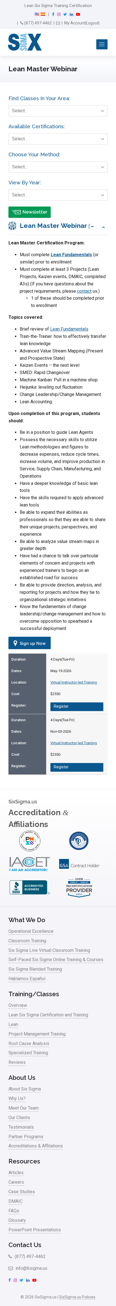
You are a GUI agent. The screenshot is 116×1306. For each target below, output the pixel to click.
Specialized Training (28, 1052)
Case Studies (21, 1191)
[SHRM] (79, 896)
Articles (16, 1172)
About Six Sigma (24, 1089)
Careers (16, 1182)
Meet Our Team (23, 1108)
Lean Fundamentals (71, 254)
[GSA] (79, 873)
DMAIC (15, 1201)
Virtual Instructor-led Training (73, 682)
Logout (92, 23)
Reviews (17, 1062)
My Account (74, 23)
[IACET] (29, 873)
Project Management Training (37, 1034)
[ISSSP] (79, 850)
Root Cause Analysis (28, 1043)
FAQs (13, 1210)
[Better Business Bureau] (29, 896)
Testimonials (21, 1127)
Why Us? (17, 1098)
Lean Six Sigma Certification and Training (48, 1015)
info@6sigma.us (30, 1268)
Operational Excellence (30, 931)
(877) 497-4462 (37, 23)
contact (84, 291)
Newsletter (35, 212)
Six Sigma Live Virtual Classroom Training (49, 950)
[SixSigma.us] (24, 42)
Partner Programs (25, 1136)
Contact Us (24, 1244)
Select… (20, 110)
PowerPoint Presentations (34, 1229)
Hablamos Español (26, 978)
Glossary (17, 1220)
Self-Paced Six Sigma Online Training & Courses (55, 959)
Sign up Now (32, 643)
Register (61, 706)
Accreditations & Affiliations (35, 1146)
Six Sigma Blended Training (35, 969)
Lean (13, 1024)
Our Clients (19, 1117)
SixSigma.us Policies (77, 1297)
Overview (17, 1005)
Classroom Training (27, 940)
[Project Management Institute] (29, 850)
